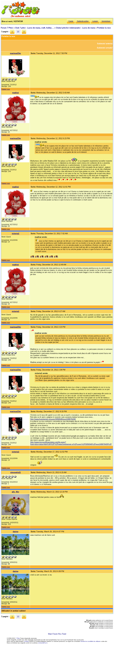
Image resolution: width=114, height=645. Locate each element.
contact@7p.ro (42, 643)
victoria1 (15, 233)
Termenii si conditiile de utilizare (90, 641)
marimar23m (15, 53)
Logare (95, 21)
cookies (26, 641)
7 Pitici (18, 638)
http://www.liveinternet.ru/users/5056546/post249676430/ (53, 419)
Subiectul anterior (104, 44)
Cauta (71, 21)
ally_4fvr (15, 492)
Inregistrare (106, 21)
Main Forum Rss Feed (57, 634)
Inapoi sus (6, 89)
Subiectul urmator (104, 48)
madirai (15, 93)
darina (15, 532)
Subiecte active (83, 21)
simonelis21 (15, 472)
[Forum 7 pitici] (20, 17)
